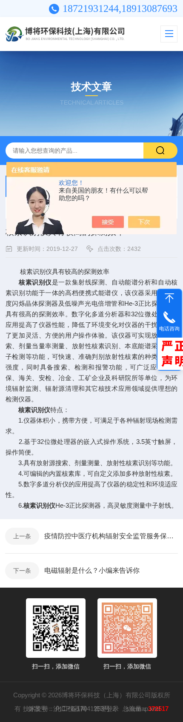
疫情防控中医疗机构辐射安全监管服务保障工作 (111, 536)
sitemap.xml (143, 708)
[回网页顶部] (169, 298)
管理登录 (106, 708)
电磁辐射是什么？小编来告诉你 (92, 570)
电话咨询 (169, 329)
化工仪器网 (71, 708)
